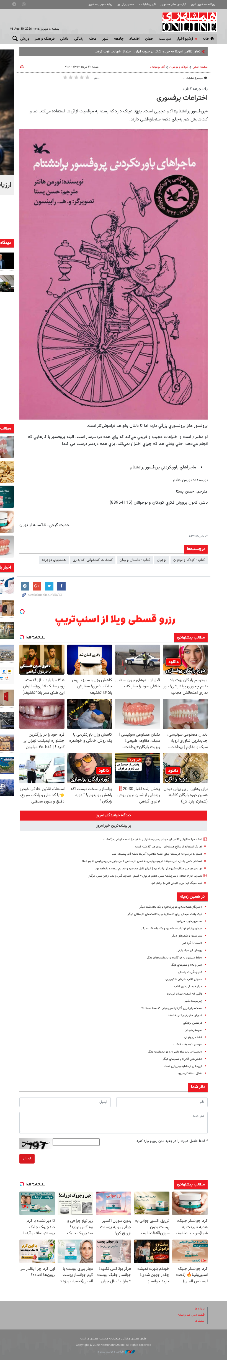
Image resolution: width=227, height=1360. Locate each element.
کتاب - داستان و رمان (135, 560)
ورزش (24, 39)
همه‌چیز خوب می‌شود (189, 921)
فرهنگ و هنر (45, 39)
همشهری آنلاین (186, 21)
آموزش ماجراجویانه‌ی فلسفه (185, 1015)
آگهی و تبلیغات (147, 4)
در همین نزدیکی (192, 1023)
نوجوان (161, 560)
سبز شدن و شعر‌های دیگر (186, 935)
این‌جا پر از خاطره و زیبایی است (183, 1066)
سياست (165, 39)
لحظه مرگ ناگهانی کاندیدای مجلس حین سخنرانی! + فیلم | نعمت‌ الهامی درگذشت (153, 839)
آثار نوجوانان (157, 67)
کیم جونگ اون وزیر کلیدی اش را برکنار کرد (176, 883)
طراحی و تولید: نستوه (111, 1351)
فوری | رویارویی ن (187, 51)
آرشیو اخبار (185, 39)
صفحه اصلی (200, 67)
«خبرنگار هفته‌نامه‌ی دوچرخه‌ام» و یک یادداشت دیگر (170, 907)
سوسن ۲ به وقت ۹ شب (188, 1044)
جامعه (119, 39)
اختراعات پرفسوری (182, 98)
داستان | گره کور (192, 943)
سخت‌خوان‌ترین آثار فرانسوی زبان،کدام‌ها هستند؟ (171, 1008)
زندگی (78, 39)
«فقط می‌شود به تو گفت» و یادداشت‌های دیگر (174, 957)
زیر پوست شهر (193, 1001)
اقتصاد (134, 39)
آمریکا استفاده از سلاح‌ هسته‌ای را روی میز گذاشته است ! (167, 846)
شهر (105, 39)
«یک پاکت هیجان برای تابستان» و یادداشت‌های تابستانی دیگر (165, 914)
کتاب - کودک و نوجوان (189, 560)
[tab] (113, 815)
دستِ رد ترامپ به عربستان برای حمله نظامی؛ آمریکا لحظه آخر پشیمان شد (157, 854)
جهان (149, 39)
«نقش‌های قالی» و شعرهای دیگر (182, 1059)
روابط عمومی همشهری (100, 4)
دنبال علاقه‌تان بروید (189, 1073)
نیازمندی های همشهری (173, 4)
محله (92, 39)
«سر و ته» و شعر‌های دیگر (186, 965)
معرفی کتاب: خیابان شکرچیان (184, 979)
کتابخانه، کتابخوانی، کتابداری (93, 560)
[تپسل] (22, 611)
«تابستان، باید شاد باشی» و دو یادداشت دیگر (175, 1051)
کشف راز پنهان (193, 1037)
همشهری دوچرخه (54, 560)
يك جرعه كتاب (195, 89)
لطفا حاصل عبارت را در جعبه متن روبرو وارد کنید (172, 1141)
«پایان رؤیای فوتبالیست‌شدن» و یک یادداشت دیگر (171, 928)
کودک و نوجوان (178, 67)
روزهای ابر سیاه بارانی (189, 950)
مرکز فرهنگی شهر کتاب (188, 986)
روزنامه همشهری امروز (203, 4)
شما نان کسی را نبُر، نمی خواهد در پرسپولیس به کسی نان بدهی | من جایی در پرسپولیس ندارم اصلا (142, 861)
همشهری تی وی (125, 4)
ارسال (27, 1158)
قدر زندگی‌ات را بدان (190, 972)
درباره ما (200, 1308)
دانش (64, 39)
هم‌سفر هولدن (193, 1030)
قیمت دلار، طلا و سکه (191, 1315)
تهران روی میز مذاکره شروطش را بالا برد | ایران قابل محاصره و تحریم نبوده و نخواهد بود (148, 868)
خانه (206, 39)
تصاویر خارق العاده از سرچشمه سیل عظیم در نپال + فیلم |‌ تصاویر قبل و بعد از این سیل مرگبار (145, 876)
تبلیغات (200, 1321)
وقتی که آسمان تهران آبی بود (184, 993)
